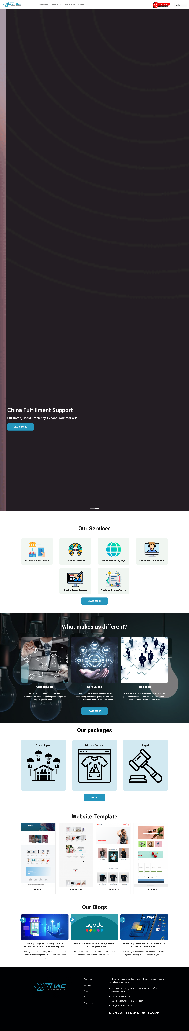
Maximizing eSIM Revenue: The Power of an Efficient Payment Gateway (144, 945)
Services (55, 4)
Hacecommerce (128, 1005)
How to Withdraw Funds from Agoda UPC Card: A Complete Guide (94, 945)
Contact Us (69, 4)
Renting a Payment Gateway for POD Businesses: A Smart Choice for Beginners (45, 945)
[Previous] (26, 931)
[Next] (163, 931)
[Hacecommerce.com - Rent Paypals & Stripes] (18, 4)
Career (87, 997)
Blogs (81, 4)
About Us (43, 4)
